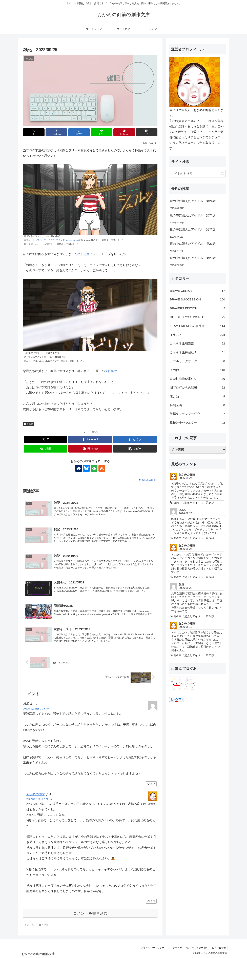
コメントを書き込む (90, 913)
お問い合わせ (219, 947)
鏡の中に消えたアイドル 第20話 (193, 258)
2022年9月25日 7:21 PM (39, 799)
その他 (30, 424)
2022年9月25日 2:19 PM (36, 708)
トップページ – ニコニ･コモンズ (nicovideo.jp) (55, 240)
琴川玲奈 (83, 254)
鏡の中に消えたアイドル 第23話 (193, 215)
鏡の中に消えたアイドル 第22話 (193, 229)
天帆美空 (111, 371)
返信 (152, 783)
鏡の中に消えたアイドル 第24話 (193, 201)
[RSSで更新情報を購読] (101, 468)
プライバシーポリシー (152, 947)
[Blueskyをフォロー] (86, 468)
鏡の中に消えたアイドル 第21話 (193, 243)
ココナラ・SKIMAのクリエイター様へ (188, 947)
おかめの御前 (35, 794)
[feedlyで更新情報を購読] (94, 468)
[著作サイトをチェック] (78, 468)
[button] (146, 132)
